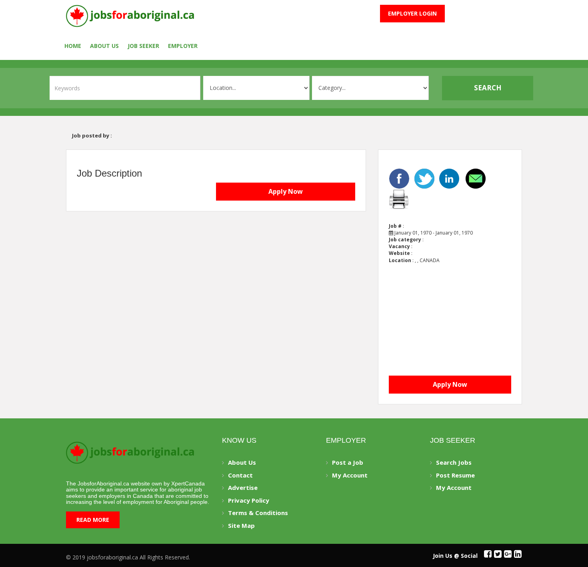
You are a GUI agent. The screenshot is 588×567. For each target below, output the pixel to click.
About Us (104, 46)
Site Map (241, 525)
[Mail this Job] (476, 177)
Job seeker (143, 46)
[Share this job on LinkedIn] (450, 177)
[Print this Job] (399, 198)
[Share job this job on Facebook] (400, 177)
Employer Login (412, 13)
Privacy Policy (248, 500)
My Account (350, 475)
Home (72, 46)
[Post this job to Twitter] (425, 177)
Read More (92, 519)
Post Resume (455, 475)
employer (183, 46)
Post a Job (347, 462)
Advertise (243, 487)
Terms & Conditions (258, 513)
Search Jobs (454, 462)
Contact (240, 475)
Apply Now (285, 191)
